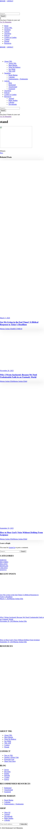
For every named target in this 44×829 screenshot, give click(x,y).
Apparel (11, 98)
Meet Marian (13, 65)
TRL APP (12, 71)
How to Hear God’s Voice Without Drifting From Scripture (20, 640)
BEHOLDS (4, 566)
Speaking (7, 30)
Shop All (7, 812)
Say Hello (12, 69)
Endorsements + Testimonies (18, 79)
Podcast (7, 35)
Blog (10, 83)
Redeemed (12, 85)
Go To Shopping (5, 22)
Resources (7, 43)
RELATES (3, 564)
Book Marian (13, 75)
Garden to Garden (10, 37)
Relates (6, 773)
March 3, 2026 (5, 318)
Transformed (13, 87)
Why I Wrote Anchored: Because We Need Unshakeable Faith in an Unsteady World (18, 376)
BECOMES (17, 329)
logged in (12, 547)
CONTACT (10, 1)
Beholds (7, 775)
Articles (7, 32)
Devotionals (13, 104)
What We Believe (14, 67)
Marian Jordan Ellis (6, 329)
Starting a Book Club (11, 757)
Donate (6, 41)
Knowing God (9, 759)
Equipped (12, 89)
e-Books (11, 102)
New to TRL (8, 755)
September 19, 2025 (7, 528)
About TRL (8, 28)
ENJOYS (3, 570)
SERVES (3, 560)
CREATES (4, 568)
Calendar (12, 77)
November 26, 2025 (7, 371)
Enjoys (6, 779)
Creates (6, 777)
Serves (6, 770)
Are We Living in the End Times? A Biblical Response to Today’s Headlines (19, 323)
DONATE (2, 1)
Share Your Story (10, 761)
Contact (7, 39)
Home (6, 26)
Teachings (7, 33)
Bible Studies (13, 100)
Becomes (7, 772)
